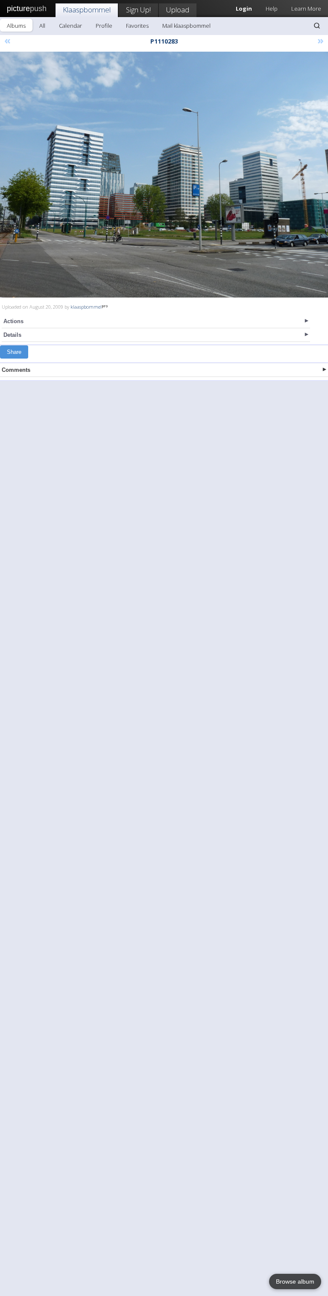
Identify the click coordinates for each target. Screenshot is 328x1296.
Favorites (137, 25)
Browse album (295, 1281)
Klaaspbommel (87, 10)
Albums (16, 25)
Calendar (70, 25)
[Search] (317, 25)
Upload (177, 10)
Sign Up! (138, 10)
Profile (104, 25)
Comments (16, 370)
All (42, 25)
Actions (13, 321)
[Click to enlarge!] (164, 175)
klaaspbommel (86, 307)
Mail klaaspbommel (186, 25)
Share (14, 352)
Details (12, 335)
